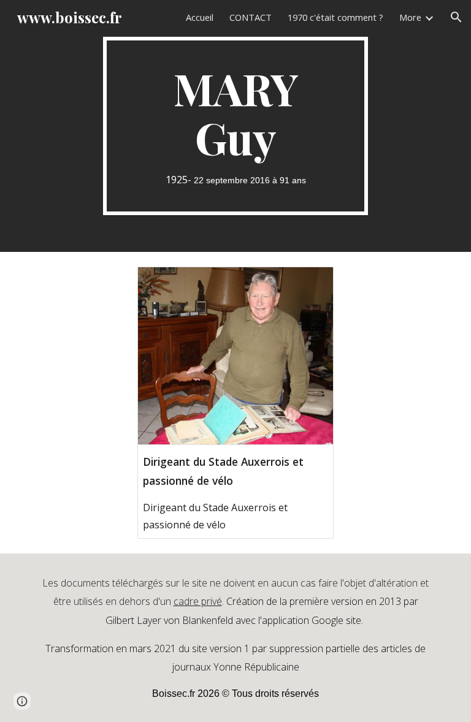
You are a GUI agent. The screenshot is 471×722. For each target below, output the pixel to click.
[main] (235, 126)
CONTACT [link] (250, 17)
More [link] (410, 17)
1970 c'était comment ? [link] (335, 17)
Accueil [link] (199, 17)
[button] (456, 17)
